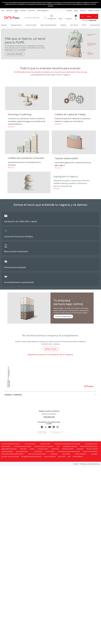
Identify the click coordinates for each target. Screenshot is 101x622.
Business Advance (16, 25)
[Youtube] (49, 427)
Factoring (63, 25)
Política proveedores (6, 446)
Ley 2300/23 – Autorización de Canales (10, 456)
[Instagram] (58, 427)
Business (4, 25)
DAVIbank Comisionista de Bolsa (90, 451)
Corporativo (31, 10)
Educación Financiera (45, 443)
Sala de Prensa (54, 454)
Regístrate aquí (92, 20)
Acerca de (69, 10)
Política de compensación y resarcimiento (44, 446)
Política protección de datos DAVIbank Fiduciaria (69, 451)
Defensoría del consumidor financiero (88, 446)
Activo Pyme (74, 25)
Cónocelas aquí (49, 417)
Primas (84, 25)
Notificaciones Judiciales (67, 449)
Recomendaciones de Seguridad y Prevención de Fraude (67, 443)
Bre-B (69, 456)
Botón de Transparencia (80, 454)
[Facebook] (42, 427)
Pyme (16, 10)
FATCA (58, 446)
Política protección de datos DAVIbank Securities (12, 454)
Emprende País (95, 25)
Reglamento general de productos (9, 449)
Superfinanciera (55, 449)
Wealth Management (42, 10)
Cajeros (76, 10)
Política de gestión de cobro (91, 443)
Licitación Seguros (38, 451)
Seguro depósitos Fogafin (22, 451)
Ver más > (11, 127)
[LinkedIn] (54, 427)
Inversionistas (80, 449)
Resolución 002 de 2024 (50, 456)
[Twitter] (46, 427)
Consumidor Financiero (30, 443)
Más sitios (83, 10)
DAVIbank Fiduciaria (50, 451)
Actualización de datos (43, 449)
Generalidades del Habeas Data (70, 446)
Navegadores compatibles (7, 451)
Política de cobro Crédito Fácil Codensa (37, 454)
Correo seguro (94, 454)
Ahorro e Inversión (31, 25)
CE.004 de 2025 (61, 456)
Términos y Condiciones (92, 449)
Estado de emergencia (78, 456)
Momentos (10, 10)
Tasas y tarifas (23, 449)
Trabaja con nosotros (94, 10)
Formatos (32, 449)
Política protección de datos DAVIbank (22, 446)
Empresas (23, 10)
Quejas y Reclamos (66, 454)
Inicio (2, 10)
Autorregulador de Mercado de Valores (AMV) (31, 456)
